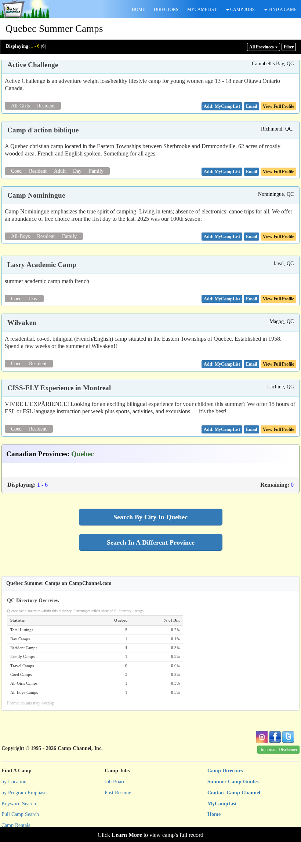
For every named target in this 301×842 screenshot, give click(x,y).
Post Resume (118, 792)
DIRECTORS (166, 9)
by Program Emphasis (24, 792)
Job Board (115, 781)
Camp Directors (225, 770)
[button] (251, 106)
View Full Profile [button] (278, 106)
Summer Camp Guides (232, 781)
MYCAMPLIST (202, 9)
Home (214, 814)
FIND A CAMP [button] (282, 9)
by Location (13, 781)
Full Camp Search (20, 814)
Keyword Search (18, 803)
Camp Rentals (15, 825)
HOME (138, 9)
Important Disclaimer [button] (279, 749)
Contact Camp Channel (233, 792)
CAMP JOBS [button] (242, 9)
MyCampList (222, 803)
